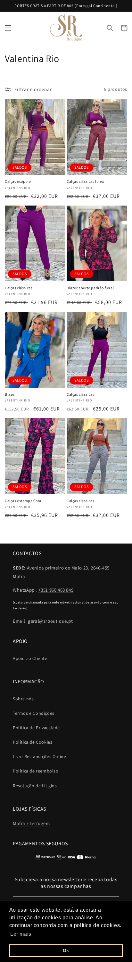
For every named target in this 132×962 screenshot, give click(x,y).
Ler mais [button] (20, 934)
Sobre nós (23, 699)
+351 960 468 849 (56, 590)
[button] (8, 28)
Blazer (10, 394)
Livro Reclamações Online (39, 756)
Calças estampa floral (24, 500)
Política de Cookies (32, 742)
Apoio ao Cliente (30, 658)
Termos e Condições (33, 713)
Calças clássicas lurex (85, 181)
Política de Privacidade (36, 727)
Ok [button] (66, 950)
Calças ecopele (18, 181)
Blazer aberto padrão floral (90, 287)
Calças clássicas (19, 287)
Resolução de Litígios (35, 786)
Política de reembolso (36, 771)
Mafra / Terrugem (31, 823)
